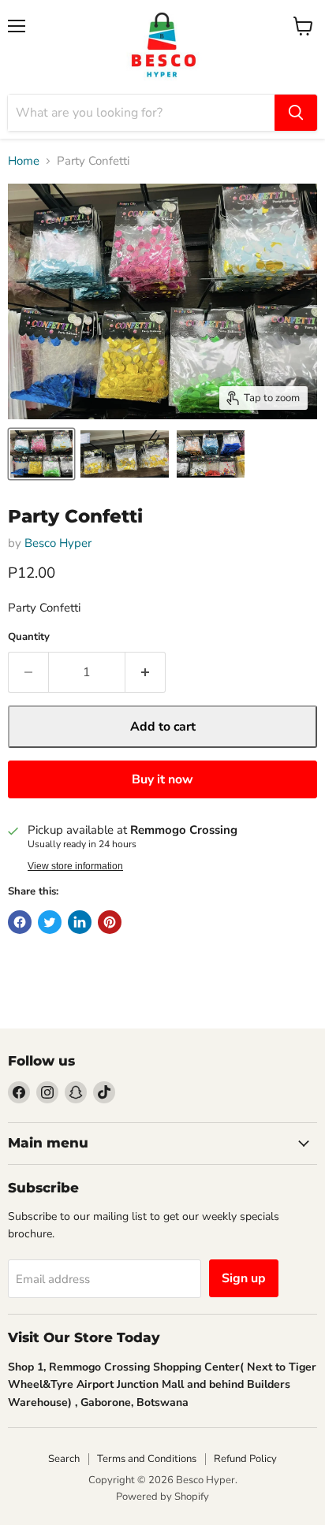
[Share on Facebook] (20, 922)
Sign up (244, 1278)
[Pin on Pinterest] (109, 922)
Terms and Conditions (146, 1459)
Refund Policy (245, 1459)
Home (23, 161)
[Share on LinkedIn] (80, 922)
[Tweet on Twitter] (50, 922)
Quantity (29, 637)
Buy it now (162, 779)
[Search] (296, 113)
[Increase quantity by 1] (145, 672)
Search (64, 1459)
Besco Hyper (58, 543)
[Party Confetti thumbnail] (41, 454)
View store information (75, 866)
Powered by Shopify (162, 1497)
